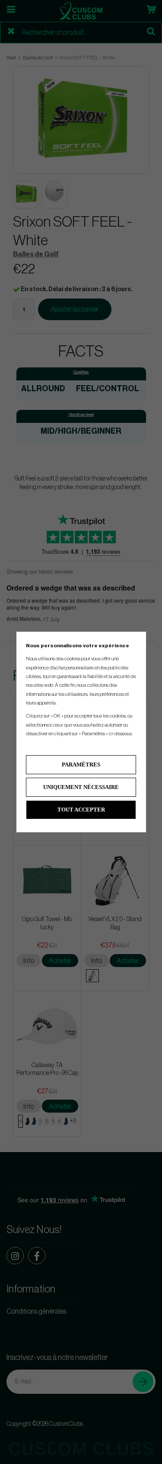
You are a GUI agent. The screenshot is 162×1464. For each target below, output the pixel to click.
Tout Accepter (81, 809)
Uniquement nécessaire (81, 787)
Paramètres (81, 764)
